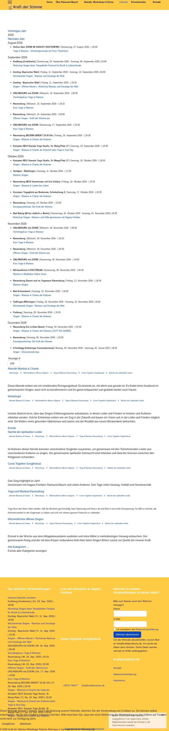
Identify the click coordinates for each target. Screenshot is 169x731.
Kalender (123, 2)
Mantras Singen (20, 175)
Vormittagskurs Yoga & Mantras (28, 97)
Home (49, 2)
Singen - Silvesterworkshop (26, 352)
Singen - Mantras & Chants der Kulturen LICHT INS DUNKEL (42, 331)
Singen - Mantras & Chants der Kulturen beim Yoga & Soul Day (43, 150)
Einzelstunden (138, 2)
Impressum (119, 680)
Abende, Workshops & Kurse (98, 2)
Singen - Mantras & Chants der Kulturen (32, 139)
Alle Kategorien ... (18, 546)
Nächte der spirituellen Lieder (120, 373)
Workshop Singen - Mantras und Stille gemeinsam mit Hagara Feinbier (46, 217)
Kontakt (157, 2)
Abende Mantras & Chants (23, 368)
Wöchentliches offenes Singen (25, 519)
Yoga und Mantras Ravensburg (26, 491)
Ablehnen (25, 723)
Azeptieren (8, 723)
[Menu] (10, 2)
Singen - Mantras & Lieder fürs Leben (31, 185)
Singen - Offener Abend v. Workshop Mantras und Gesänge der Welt (45, 86)
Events (12, 428)
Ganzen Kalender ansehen (22, 597)
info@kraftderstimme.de (93, 685)
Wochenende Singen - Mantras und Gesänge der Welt (38, 76)
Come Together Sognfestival (93, 373)
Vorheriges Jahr (17, 31)
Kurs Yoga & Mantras (23, 107)
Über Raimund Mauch (67, 2)
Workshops (13, 373)
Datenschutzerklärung (146, 629)
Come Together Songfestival (24, 463)
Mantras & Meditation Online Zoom (29, 274)
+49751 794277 (70, 685)
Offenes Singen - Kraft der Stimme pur (31, 118)
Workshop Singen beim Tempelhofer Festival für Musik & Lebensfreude (47, 65)
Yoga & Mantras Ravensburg (65, 373)
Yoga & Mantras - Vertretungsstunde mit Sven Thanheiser (40, 51)
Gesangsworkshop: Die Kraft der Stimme (32, 206)
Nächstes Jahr (16, 38)
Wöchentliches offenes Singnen (36, 373)
